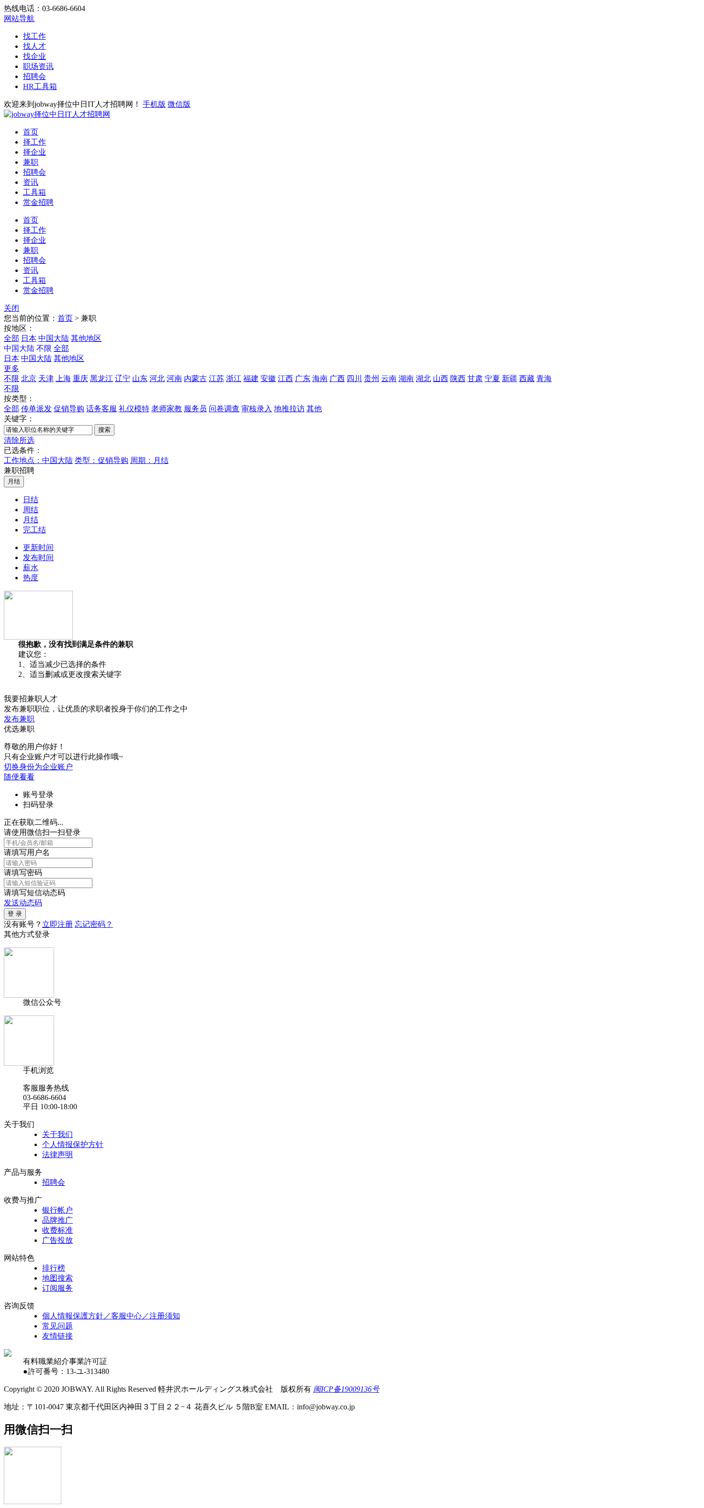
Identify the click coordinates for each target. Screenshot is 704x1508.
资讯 (30, 182)
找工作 (34, 36)
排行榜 (53, 1268)
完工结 (34, 530)
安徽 (268, 378)
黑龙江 (101, 378)
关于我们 (57, 1134)
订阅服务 (57, 1288)
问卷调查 (224, 409)
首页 (30, 132)
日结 (30, 499)
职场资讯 (38, 66)
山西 (440, 378)
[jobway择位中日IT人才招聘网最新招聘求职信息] (57, 114)
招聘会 (34, 76)
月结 (30, 520)
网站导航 (19, 18)
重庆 (80, 378)
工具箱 (34, 192)
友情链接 (57, 1336)
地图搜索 (57, 1278)
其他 (314, 409)
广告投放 (57, 1240)
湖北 (423, 378)
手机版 (154, 104)
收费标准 (57, 1230)
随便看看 (19, 777)
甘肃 (475, 378)
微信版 (179, 104)
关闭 (11, 308)
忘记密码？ (94, 924)
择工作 (34, 142)
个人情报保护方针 (72, 1144)
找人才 (34, 46)
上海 (63, 378)
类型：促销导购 (101, 460)
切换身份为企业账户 (38, 767)
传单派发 (36, 409)
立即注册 (57, 924)
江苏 (216, 378)
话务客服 (101, 409)
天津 (46, 378)
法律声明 (57, 1154)
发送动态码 (23, 903)
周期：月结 (149, 460)
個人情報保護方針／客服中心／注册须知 (111, 1316)
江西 (285, 378)
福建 (251, 378)
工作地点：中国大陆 (38, 460)
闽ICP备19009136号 (346, 1389)
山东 (140, 378)
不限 (11, 378)
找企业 (34, 56)
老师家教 (166, 409)
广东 (302, 378)
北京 (28, 378)
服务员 (195, 409)
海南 (320, 378)
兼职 (30, 162)
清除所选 (19, 440)
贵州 (371, 378)
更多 (11, 368)
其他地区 (86, 338)
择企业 (34, 152)
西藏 (526, 378)
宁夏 (492, 378)
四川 (354, 378)
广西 (337, 378)
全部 (11, 338)
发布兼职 (19, 719)
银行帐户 (57, 1210)
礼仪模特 (134, 409)
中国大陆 (53, 338)
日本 (28, 338)
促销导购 (69, 409)
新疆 (509, 378)
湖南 (406, 378)
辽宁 (122, 378)
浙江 (233, 378)
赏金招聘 (38, 202)
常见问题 (57, 1326)
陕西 (458, 378)
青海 (544, 378)
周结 (30, 510)
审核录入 (256, 409)
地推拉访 (289, 409)
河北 (157, 378)
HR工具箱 (40, 86)
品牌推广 (57, 1220)
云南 (389, 378)
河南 (174, 378)
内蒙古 (195, 378)
